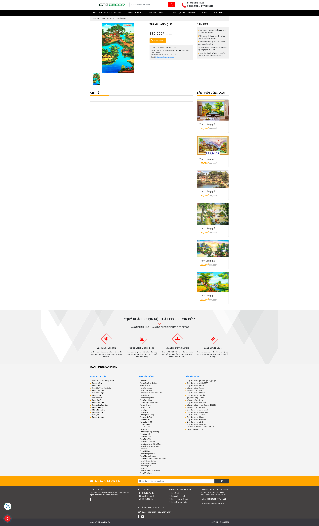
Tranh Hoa (143, 449)
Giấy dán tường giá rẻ (195, 422)
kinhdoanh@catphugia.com (164, 57)
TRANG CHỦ (96, 13)
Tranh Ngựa (144, 412)
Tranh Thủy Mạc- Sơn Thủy (150, 471)
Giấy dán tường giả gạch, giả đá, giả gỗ (201, 381)
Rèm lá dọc (96, 386)
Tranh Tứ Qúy (145, 407)
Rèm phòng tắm (98, 402)
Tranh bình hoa (145, 405)
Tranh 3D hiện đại (146, 473)
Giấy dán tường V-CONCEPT (197, 383)
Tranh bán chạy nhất (147, 398)
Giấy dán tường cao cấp (196, 395)
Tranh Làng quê (107, 18)
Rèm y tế (95, 415)
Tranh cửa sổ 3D (146, 422)
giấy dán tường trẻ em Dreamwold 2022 (201, 405)
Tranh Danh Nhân (146, 400)
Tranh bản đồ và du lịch (148, 383)
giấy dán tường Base (194, 390)
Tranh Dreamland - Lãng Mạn (150, 444)
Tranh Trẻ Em (145, 429)
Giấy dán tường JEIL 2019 (196, 402)
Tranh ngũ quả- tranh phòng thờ (151, 393)
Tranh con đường (146, 390)
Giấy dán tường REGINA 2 (196, 415)
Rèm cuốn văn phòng (100, 405)
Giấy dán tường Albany (195, 386)
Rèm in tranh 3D (98, 407)
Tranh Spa (143, 410)
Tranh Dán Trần (145, 437)
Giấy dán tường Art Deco (196, 393)
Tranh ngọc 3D (145, 468)
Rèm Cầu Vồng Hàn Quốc (101, 388)
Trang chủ (95, 18)
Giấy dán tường (155, 13)
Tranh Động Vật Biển (147, 441)
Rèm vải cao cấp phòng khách (103, 381)
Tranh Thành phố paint (148, 463)
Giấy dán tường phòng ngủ (196, 424)
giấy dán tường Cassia (195, 388)
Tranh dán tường (134, 13)
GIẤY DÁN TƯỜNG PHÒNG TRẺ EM (200, 427)
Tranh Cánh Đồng (146, 427)
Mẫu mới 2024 (145, 386)
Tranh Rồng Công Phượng (149, 432)
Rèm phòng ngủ (98, 393)
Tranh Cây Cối (145, 434)
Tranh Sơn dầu (145, 420)
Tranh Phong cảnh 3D (147, 454)
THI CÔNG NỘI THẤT (177, 13)
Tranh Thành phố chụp (148, 461)
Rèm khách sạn (98, 417)
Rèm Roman (96, 395)
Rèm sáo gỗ (96, 400)
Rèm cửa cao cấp (112, 13)
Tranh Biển (143, 381)
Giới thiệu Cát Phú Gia (146, 493)
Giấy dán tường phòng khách (197, 410)
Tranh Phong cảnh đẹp (148, 456)
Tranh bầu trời (145, 424)
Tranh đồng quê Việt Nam (149, 402)
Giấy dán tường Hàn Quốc (196, 420)
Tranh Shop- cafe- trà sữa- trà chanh (153, 459)
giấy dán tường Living (195, 400)
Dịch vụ (192, 13)
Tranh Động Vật (145, 439)
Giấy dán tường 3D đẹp (195, 417)
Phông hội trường (98, 410)
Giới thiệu (218, 13)
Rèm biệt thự (97, 398)
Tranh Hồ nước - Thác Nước (150, 446)
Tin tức (204, 13)
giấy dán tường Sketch (195, 398)
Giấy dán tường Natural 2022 (197, 412)
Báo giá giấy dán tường (195, 429)
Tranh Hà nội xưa (146, 388)
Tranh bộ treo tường (147, 415)
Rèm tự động (97, 383)
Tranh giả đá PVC (146, 417)
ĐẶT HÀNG (158, 40)
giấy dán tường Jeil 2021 (196, 407)
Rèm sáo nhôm (97, 412)
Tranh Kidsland (145, 451)
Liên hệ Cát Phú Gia (146, 499)
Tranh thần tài (145, 395)
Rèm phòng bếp (98, 390)
